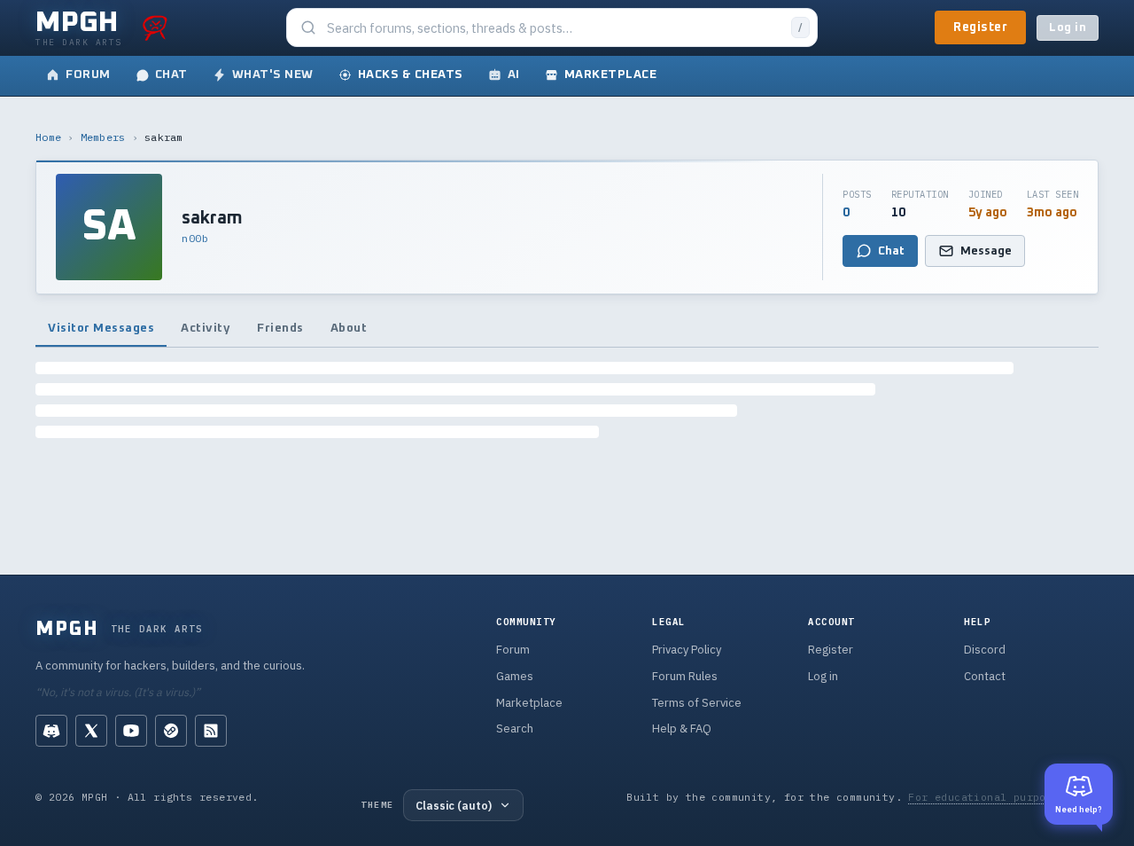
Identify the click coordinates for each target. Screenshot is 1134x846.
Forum (513, 649)
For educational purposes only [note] (1003, 796)
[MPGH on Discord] (51, 731)
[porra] (155, 27)
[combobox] (553, 28)
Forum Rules (685, 676)
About (349, 328)
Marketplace (529, 702)
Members (103, 137)
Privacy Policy (686, 649)
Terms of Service (697, 702)
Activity (205, 328)
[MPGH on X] (91, 731)
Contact (985, 676)
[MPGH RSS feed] (211, 731)
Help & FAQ (681, 728)
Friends (280, 328)
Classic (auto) (454, 805)
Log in (1067, 28)
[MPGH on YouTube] (131, 731)
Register (980, 27)
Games (514, 676)
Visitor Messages (101, 328)
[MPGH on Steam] (171, 731)
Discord (985, 649)
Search (514, 728)
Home (48, 137)
